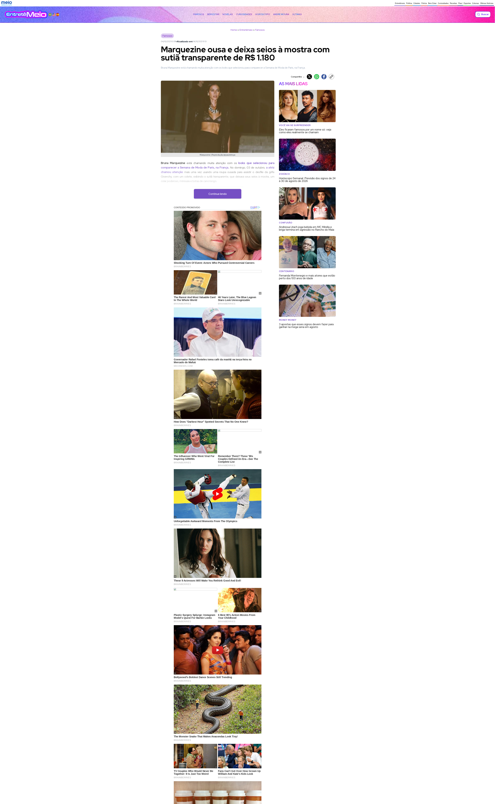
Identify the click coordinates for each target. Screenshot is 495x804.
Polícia (424, 3)
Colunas (475, 3)
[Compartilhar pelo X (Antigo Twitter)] (309, 76)
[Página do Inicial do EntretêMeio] (26, 14)
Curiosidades (443, 3)
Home (233, 29)
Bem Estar (432, 3)
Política (409, 3)
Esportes (467, 3)
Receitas (453, 3)
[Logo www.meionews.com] (6, 3)
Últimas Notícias (486, 3)
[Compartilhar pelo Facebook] (324, 76)
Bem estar (213, 14)
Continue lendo (217, 194)
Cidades (416, 3)
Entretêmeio (400, 3)
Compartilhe (298, 77)
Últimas (297, 14)
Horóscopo (262, 14)
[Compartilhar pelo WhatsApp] (316, 76)
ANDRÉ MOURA (281, 14)
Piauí (460, 3)
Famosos (198, 14)
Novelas (227, 14)
